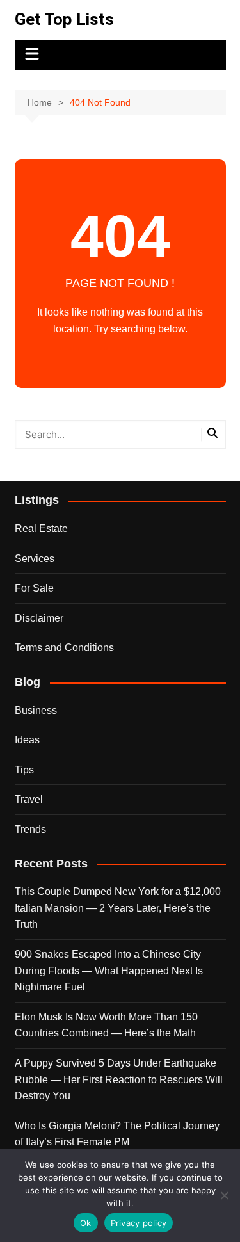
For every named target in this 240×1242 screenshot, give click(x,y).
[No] (224, 1195)
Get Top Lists (64, 19)
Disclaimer (39, 618)
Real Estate (41, 528)
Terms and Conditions (64, 647)
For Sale (34, 588)
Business (36, 710)
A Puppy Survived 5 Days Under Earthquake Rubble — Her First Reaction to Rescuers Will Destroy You (119, 1079)
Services (34, 558)
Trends (30, 829)
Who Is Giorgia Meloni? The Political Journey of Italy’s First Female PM (117, 1134)
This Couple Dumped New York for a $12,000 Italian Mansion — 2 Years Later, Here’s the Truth (118, 908)
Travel (29, 799)
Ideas (27, 739)
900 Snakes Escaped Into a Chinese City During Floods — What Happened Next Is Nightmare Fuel (109, 970)
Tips (24, 769)
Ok (86, 1223)
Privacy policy (139, 1223)
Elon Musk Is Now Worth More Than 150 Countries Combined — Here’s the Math (106, 1025)
